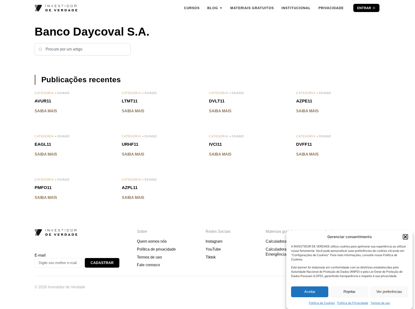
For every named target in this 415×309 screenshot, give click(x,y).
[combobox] (83, 49)
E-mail (40, 255)
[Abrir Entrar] (374, 8)
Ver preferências (389, 292)
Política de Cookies (322, 303)
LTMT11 (130, 101)
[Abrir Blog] (221, 8)
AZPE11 (304, 101)
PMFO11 (43, 187)
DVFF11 (304, 144)
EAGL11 (43, 144)
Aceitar (309, 292)
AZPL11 (130, 187)
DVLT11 (217, 101)
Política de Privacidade (352, 303)
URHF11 (130, 144)
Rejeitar (349, 292)
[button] (405, 236)
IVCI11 (215, 144)
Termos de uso (380, 303)
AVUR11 (43, 101)
